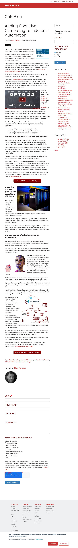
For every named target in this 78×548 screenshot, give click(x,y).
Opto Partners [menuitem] (50, 506)
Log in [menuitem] (50, 1)
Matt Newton (15, 40)
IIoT (12, 362)
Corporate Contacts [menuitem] (37, 515)
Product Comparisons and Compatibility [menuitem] (14, 531)
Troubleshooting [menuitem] (27, 510)
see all (56, 150)
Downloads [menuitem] (26, 515)
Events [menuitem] (48, 513)
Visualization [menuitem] (14, 518)
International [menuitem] (38, 521)
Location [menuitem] (37, 523)
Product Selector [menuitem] (13, 507)
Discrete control (14, 360)
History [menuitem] (37, 513)
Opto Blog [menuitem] (49, 508)
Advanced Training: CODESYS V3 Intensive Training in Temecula (65, 127)
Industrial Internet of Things (22, 362)
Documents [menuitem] (26, 513)
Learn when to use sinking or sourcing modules (64, 110)
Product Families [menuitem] (13, 523)
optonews (63, 143)
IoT (32, 360)
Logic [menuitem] (12, 514)
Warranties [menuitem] (26, 508)
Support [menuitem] (26, 504)
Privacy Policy (38, 539)
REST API (7, 362)
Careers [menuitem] (37, 510)
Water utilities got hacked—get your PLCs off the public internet (65, 75)
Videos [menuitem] (24, 517)
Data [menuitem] (12, 516)
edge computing (16, 176)
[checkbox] (27, 449)
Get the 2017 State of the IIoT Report (27, 181)
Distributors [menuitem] (38, 506)
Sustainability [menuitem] (38, 518)
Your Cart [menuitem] (63, 1)
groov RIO (63, 141)
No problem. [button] (53, 543)
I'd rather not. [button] (63, 543)
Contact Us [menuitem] (70, 1)
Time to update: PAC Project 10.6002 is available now (64, 96)
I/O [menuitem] (11, 512)
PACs (45, 360)
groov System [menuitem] (15, 510)
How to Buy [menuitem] (14, 526)
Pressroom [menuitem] (38, 508)
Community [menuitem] (50, 504)
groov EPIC (63, 139)
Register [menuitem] (56, 1)
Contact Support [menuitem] (27, 506)
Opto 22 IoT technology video (24, 346)
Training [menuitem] (25, 521)
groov (61, 147)
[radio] (64, 53)
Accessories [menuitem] (14, 521)
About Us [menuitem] (38, 504)
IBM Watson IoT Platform (44, 98)
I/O (48, 360)
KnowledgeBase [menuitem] (27, 519)
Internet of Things (25, 360)
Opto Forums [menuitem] (49, 510)
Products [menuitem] (14, 504)
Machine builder (38, 360)
